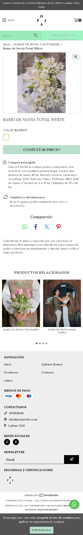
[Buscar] (35, 35)
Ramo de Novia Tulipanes (21, 329)
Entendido (41, 530)
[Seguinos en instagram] (7, 442)
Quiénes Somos (52, 364)
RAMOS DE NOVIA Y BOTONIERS (36, 44)
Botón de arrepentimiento (41, 509)
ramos (8, 380)
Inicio (6, 44)
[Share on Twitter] (47, 227)
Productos (11, 372)
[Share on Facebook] (35, 227)
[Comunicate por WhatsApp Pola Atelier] (74, 504)
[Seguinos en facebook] (16, 442)
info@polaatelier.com (23, 419)
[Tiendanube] (41, 496)
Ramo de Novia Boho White (62, 331)
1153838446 (16, 413)
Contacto (48, 372)
